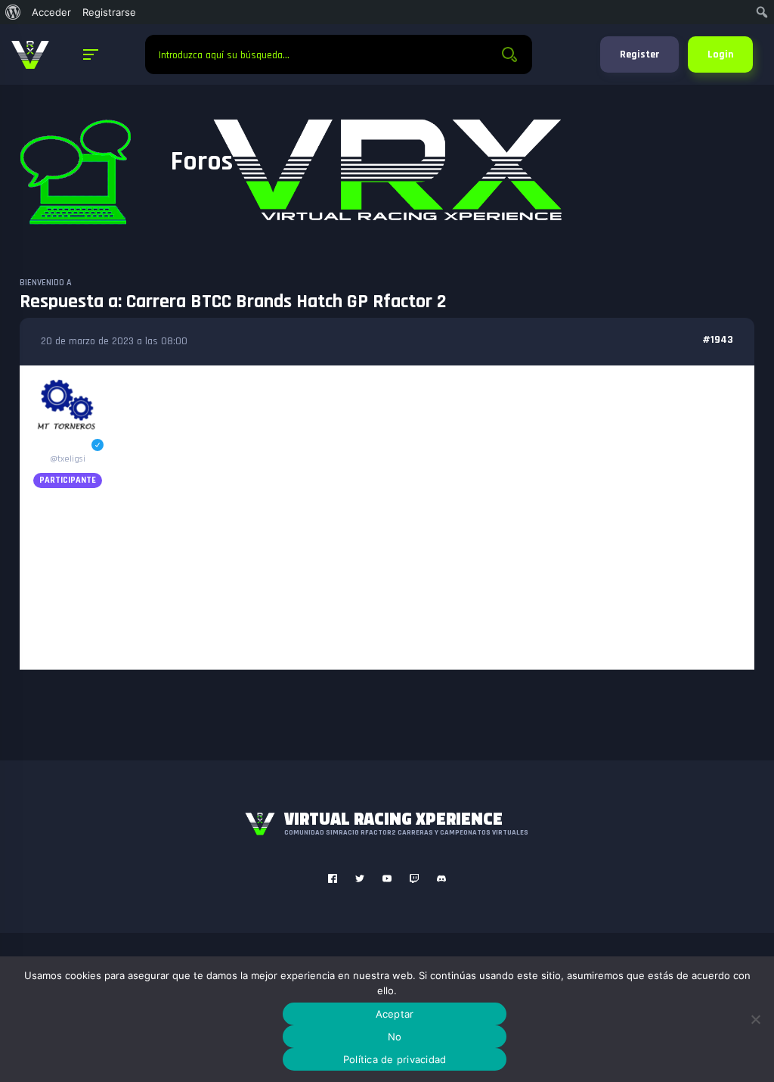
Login (720, 54)
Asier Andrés (68, 445)
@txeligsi (67, 459)
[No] (755, 1019)
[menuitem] (13, 12)
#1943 (717, 339)
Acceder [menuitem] (51, 12)
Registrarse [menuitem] (109, 12)
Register (639, 54)
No (395, 1037)
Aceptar (395, 1014)
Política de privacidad (395, 1059)
